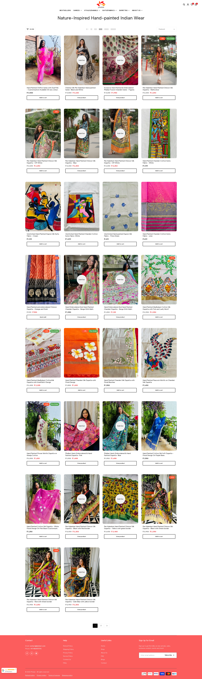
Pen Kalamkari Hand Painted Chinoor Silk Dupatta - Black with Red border (80, 527)
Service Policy (68, 656)
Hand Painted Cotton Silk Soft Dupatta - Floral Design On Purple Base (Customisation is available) (158, 454)
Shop (103, 649)
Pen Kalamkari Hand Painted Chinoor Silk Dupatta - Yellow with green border (119, 527)
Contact (104, 663)
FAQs (65, 663)
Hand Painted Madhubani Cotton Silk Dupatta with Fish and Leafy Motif (156, 308)
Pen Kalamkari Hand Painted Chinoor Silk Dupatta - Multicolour (158, 89)
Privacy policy (41, 675)
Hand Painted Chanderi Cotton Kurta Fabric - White (156, 162)
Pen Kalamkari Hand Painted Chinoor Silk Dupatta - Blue (80, 162)
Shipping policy (67, 675)
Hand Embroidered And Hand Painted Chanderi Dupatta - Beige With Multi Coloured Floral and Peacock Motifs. (118, 308)
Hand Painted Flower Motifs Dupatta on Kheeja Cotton (42, 454)
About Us (104, 653)
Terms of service (54, 675)
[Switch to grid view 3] (95, 29)
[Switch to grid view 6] (113, 29)
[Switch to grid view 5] (106, 29)
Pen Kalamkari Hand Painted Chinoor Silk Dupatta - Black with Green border (158, 527)
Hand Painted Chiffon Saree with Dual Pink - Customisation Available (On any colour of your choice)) (42, 89)
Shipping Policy (68, 649)
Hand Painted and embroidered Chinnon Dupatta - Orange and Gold (42, 308)
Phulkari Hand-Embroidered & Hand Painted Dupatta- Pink (78, 454)
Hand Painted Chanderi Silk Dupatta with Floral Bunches (119, 381)
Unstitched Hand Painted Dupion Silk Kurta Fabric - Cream (43, 235)
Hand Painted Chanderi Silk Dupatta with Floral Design (80, 381)
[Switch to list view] (87, 29)
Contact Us (67, 659)
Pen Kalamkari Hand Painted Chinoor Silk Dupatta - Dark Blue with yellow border (80, 601)
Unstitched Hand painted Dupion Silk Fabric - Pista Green (118, 235)
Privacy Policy (68, 653)
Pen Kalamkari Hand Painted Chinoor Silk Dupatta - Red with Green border (42, 601)
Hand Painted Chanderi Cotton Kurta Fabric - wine (156, 235)
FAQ (102, 656)
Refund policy (30, 675)
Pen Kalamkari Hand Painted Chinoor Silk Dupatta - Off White (42, 162)
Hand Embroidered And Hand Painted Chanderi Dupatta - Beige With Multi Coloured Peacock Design (79, 308)
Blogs (103, 659)
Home (103, 646)
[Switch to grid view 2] (91, 29)
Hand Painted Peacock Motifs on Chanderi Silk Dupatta (159, 381)
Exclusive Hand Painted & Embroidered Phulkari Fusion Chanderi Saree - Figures (119, 89)
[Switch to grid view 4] (100, 29)
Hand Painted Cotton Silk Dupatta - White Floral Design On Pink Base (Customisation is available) (43, 527)
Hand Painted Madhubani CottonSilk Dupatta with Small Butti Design (40, 381)
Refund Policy (68, 646)
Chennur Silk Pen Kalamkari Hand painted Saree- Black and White (80, 89)
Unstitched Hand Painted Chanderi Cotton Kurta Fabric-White (81, 235)
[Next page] (107, 626)
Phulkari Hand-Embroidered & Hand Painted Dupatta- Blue (117, 454)
